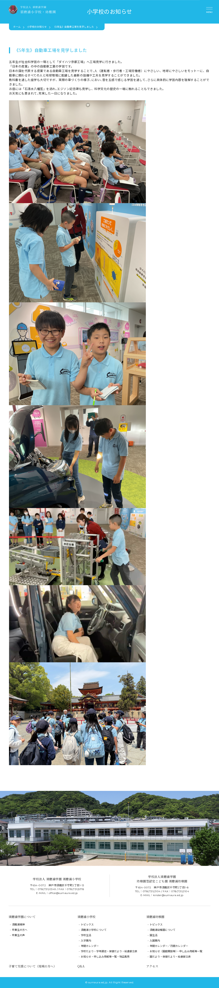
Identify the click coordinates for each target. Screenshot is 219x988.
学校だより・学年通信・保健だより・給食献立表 (109, 951)
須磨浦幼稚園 (155, 917)
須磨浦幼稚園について (162, 929)
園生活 (153, 935)
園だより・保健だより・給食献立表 (170, 956)
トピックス (87, 924)
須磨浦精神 (18, 924)
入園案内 (155, 940)
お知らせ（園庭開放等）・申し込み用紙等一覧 (176, 951)
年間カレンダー (90, 946)
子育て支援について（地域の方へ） (32, 966)
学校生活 (86, 935)
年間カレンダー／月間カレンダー (169, 946)
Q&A (80, 966)
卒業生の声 (18, 935)
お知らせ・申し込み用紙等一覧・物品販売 (105, 956)
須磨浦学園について (22, 917)
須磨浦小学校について (94, 929)
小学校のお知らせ (37, 26)
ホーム (17, 26)
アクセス (152, 966)
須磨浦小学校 (86, 917)
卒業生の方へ (19, 929)
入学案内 (86, 940)
